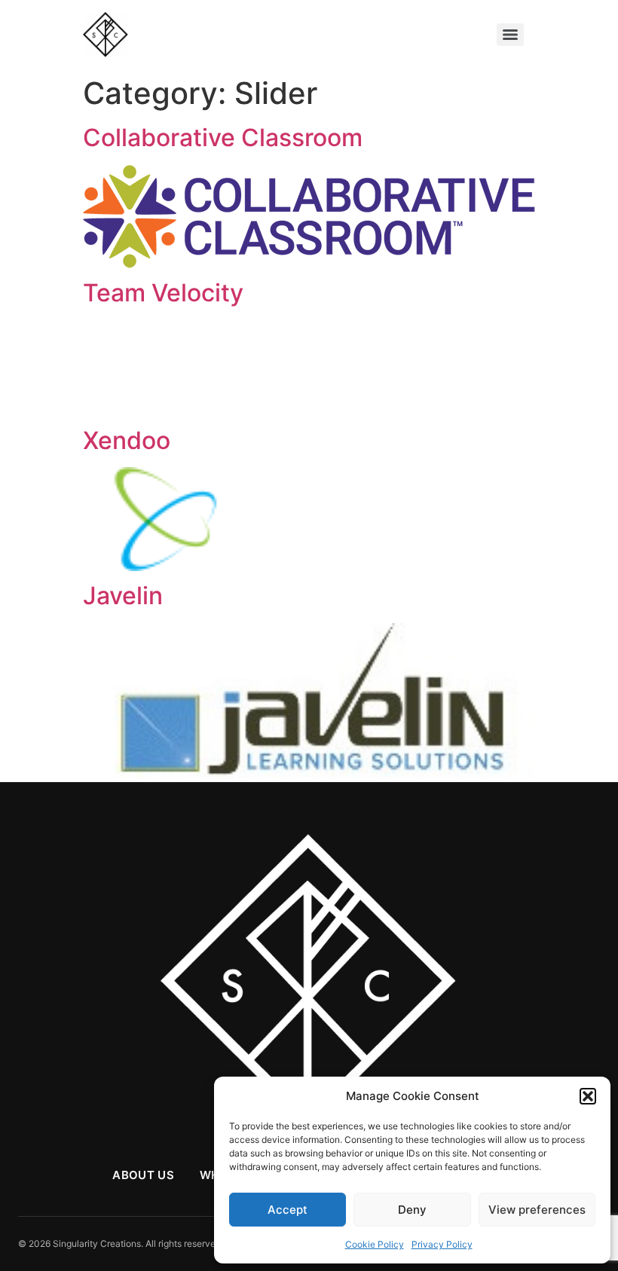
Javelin (123, 595)
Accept (287, 1209)
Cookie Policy (374, 1244)
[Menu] (510, 34)
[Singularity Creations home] (309, 983)
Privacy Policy (442, 1244)
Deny (412, 1209)
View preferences (537, 1209)
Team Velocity (163, 292)
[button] (587, 1096)
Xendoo (126, 440)
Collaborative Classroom (223, 137)
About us (142, 1175)
